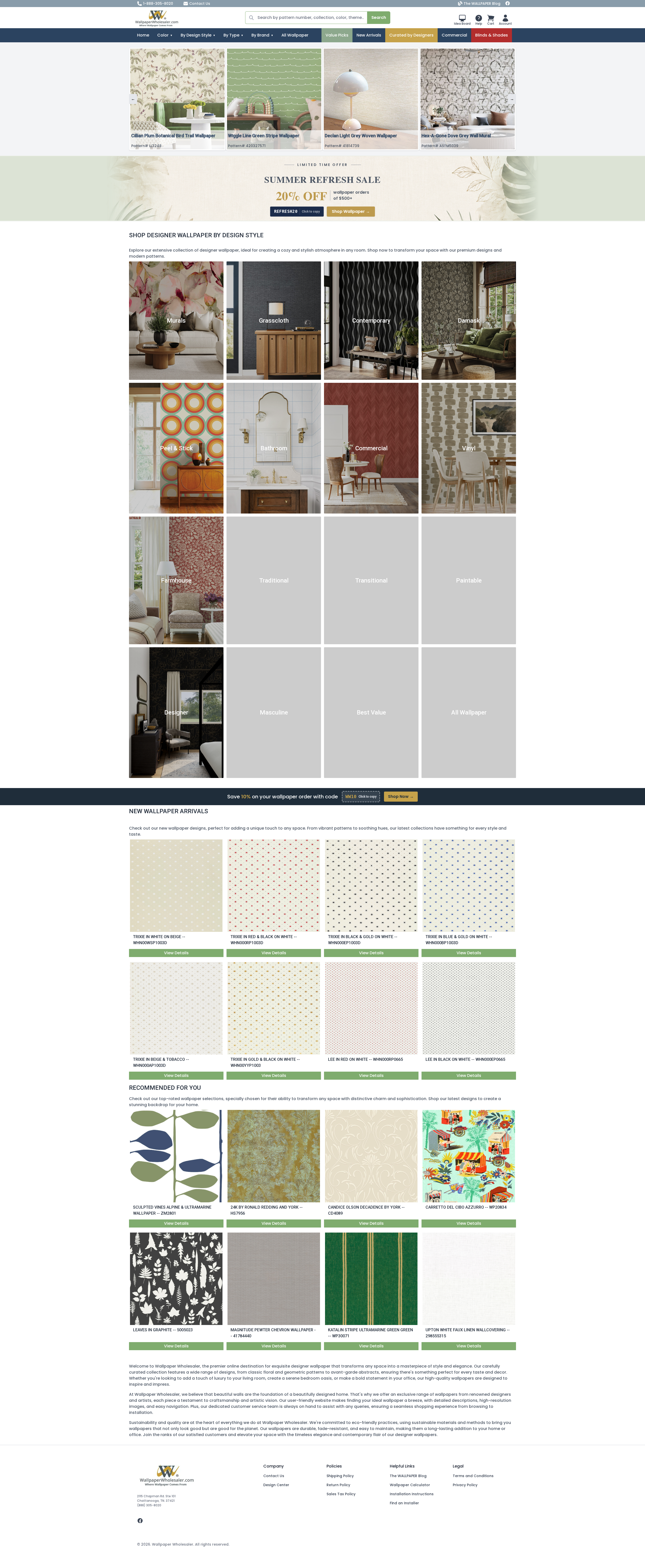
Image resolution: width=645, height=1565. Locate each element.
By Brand (260, 35)
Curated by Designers (411, 35)
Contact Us (199, 3)
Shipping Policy (340, 1475)
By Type (231, 35)
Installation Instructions (412, 1493)
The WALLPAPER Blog (482, 3)
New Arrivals (369, 35)
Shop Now (401, 796)
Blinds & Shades (491, 35)
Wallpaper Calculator (410, 1484)
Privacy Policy (465, 1484)
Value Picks (337, 35)
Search (378, 17)
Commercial (454, 35)
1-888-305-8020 (158, 3)
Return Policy (338, 1484)
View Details (176, 953)
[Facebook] (507, 3)
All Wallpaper (294, 35)
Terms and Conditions (473, 1475)
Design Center (276, 1484)
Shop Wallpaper (351, 211)
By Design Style (196, 35)
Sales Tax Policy (341, 1493)
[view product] (176, 885)
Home (143, 35)
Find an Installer (404, 1503)
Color (163, 35)
